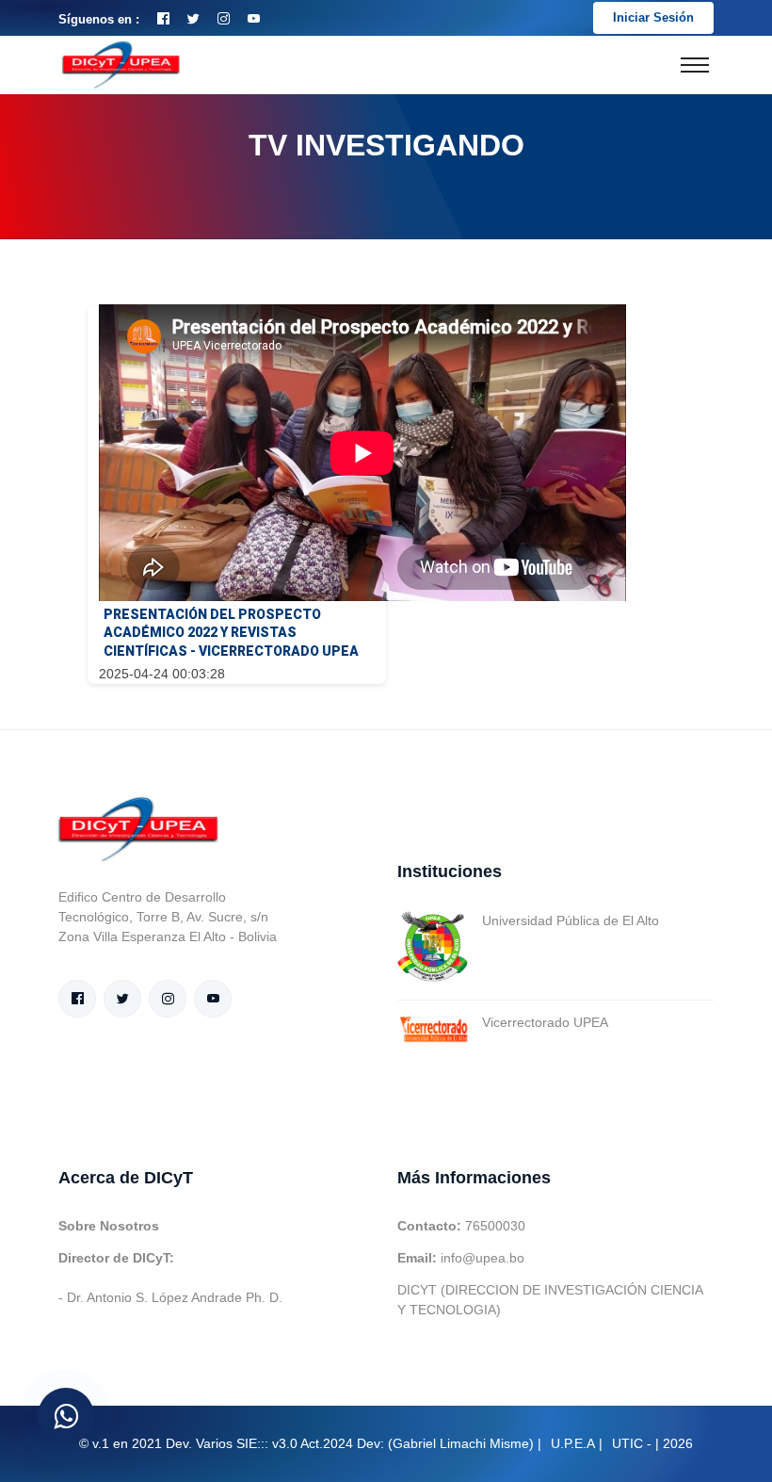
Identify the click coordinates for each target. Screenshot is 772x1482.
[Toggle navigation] (695, 65)
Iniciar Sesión (653, 17)
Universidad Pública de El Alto (570, 920)
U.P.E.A (573, 1443)
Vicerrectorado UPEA (545, 1022)
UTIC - (631, 1443)
